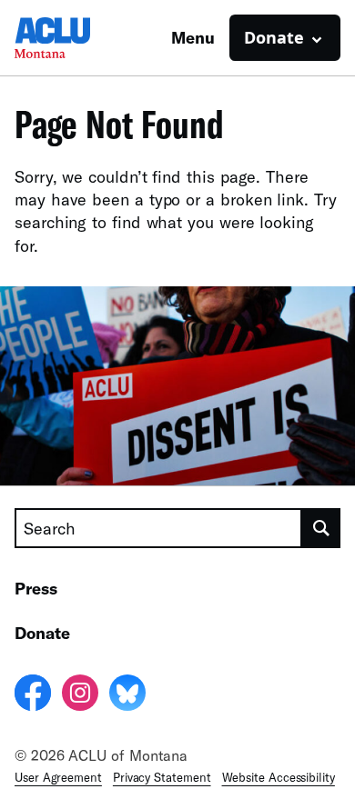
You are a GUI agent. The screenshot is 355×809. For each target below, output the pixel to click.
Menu (193, 37)
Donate (42, 633)
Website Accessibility (278, 777)
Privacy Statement (162, 777)
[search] (321, 528)
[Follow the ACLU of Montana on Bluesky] (127, 695)
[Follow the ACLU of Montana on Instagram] (80, 695)
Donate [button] (274, 37)
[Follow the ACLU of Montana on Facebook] (33, 695)
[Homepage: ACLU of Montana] (78, 37)
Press (36, 588)
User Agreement (58, 777)
